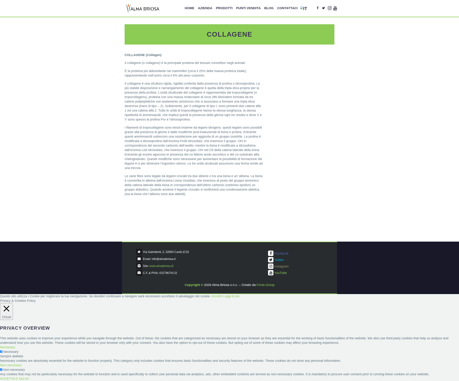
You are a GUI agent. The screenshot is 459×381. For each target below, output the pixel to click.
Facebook (281, 253)
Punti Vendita (248, 8)
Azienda (205, 8)
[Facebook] (317, 8)
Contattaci (287, 8)
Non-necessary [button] (11, 365)
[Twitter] (323, 8)
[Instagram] (329, 8)
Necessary (10, 352)
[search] (312, 8)
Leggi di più (231, 296)
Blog (269, 8)
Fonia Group (266, 285)
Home (189, 8)
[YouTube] (335, 8)
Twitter (279, 260)
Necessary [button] (7, 347)
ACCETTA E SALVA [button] (14, 378)
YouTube (280, 273)
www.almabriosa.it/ (161, 265)
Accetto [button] (216, 296)
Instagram (281, 266)
